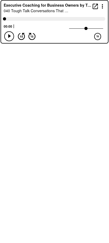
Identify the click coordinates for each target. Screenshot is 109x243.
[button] (102, 6)
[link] (95, 6)
